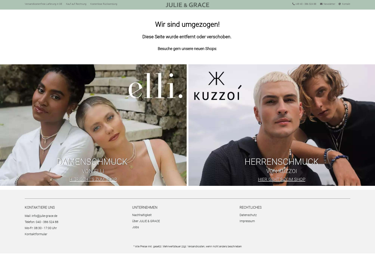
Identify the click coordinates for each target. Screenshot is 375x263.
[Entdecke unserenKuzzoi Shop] (281, 125)
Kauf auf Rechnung (76, 4)
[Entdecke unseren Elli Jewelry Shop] (93, 125)
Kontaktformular (36, 234)
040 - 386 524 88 (47, 222)
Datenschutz (248, 215)
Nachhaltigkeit (142, 215)
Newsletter (329, 4)
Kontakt (346, 4)
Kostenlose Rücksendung (103, 4)
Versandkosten (196, 246)
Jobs (135, 227)
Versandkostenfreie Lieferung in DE (43, 4)
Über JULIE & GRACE (146, 221)
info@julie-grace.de (44, 216)
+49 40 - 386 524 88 (305, 4)
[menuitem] (184, 216)
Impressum (247, 221)
